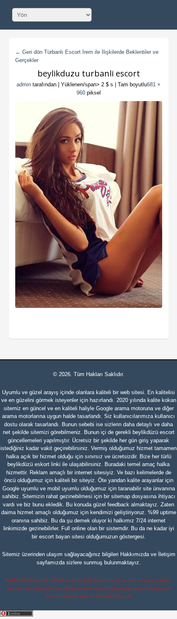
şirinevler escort (90, 588)
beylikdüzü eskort (28, 464)
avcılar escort (78, 596)
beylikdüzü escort (154, 432)
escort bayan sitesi (61, 537)
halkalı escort (65, 580)
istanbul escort (113, 596)
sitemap (120, 496)
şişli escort (96, 580)
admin (23, 84)
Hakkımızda (134, 554)
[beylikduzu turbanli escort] (88, 204)
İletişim (166, 554)
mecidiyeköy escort (46, 588)
